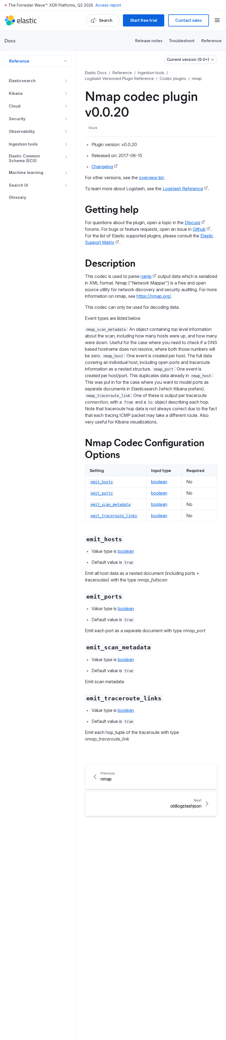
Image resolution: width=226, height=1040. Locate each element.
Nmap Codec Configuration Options (144, 447)
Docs (9, 40)
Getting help (112, 208)
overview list (151, 177)
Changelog (102, 166)
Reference (211, 40)
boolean (159, 481)
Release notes (148, 40)
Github (199, 229)
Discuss (192, 222)
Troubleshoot (182, 40)
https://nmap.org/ (153, 296)
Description (110, 262)
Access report (108, 5)
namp (146, 276)
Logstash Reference (183, 188)
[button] (93, 128)
